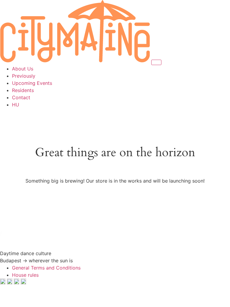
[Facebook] (3, 283)
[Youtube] (17, 283)
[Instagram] (10, 283)
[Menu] (156, 62)
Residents (23, 90)
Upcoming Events (32, 83)
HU (15, 105)
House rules (25, 275)
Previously (23, 76)
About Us (22, 69)
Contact (21, 97)
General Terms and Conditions (46, 268)
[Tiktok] (23, 283)
